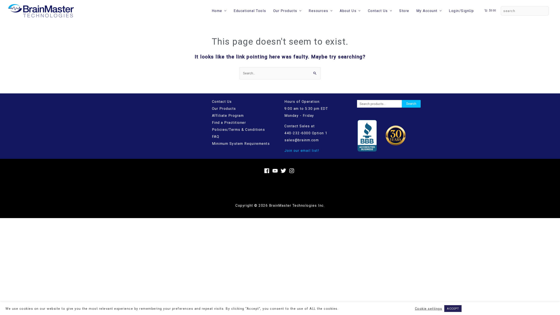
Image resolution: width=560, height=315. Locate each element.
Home (217, 11)
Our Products (285, 11)
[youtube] (276, 170)
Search (411, 104)
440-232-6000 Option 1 (305, 133)
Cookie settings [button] (428, 309)
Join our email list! (301, 151)
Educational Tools (250, 11)
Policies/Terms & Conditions (238, 130)
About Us (348, 11)
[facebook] (267, 170)
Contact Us (378, 11)
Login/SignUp (461, 11)
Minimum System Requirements (241, 144)
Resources (318, 11)
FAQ (215, 137)
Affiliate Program (228, 116)
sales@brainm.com (301, 140)
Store (404, 11)
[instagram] (292, 170)
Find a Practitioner (229, 123)
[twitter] (284, 170)
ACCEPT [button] (453, 308)
